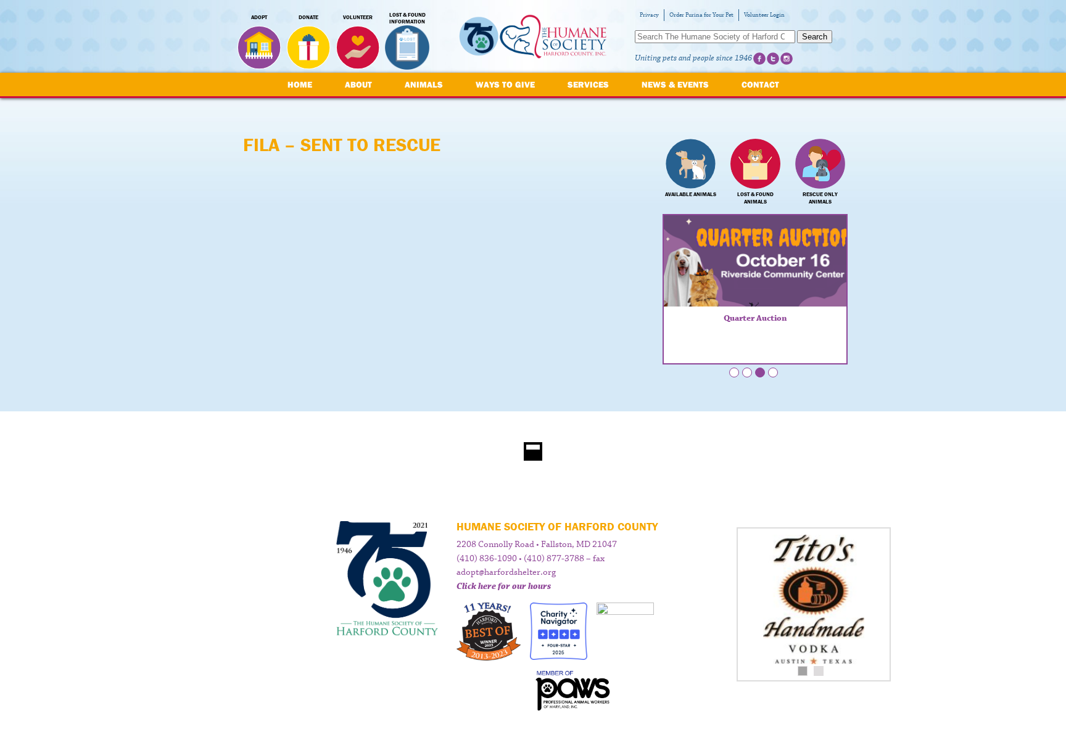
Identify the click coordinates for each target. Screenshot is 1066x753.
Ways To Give (505, 84)
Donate (308, 17)
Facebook (759, 58)
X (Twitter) (773, 58)
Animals (424, 84)
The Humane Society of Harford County (533, 37)
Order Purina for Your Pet (701, 15)
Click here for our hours (504, 586)
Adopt (259, 17)
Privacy (649, 15)
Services (588, 84)
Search (814, 36)
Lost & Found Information (407, 18)
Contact (760, 84)
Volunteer (358, 17)
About (358, 84)
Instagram (786, 58)
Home (299, 84)
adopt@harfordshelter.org (506, 572)
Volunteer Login (764, 15)
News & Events (675, 84)
